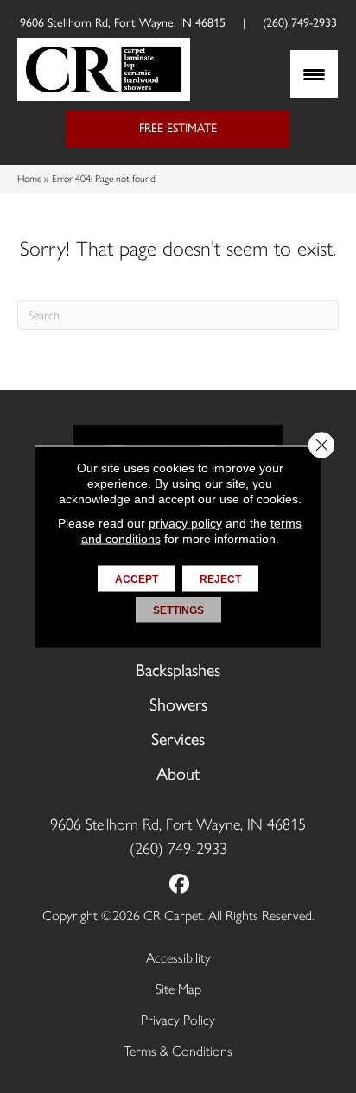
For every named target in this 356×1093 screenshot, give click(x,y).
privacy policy (185, 523)
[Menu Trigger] (314, 74)
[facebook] (180, 885)
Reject (220, 579)
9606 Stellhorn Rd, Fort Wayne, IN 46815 (123, 23)
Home (29, 179)
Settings (178, 610)
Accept (136, 579)
